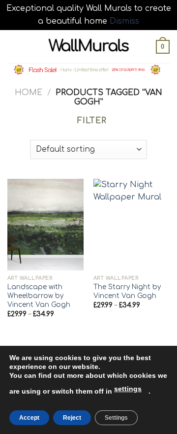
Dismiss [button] (124, 21)
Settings (116, 417)
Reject (72, 417)
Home (28, 92)
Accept (29, 417)
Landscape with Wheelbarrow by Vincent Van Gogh (38, 295)
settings (128, 389)
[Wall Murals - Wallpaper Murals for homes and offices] (88, 46)
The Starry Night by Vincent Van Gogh (127, 291)
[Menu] (13, 46)
